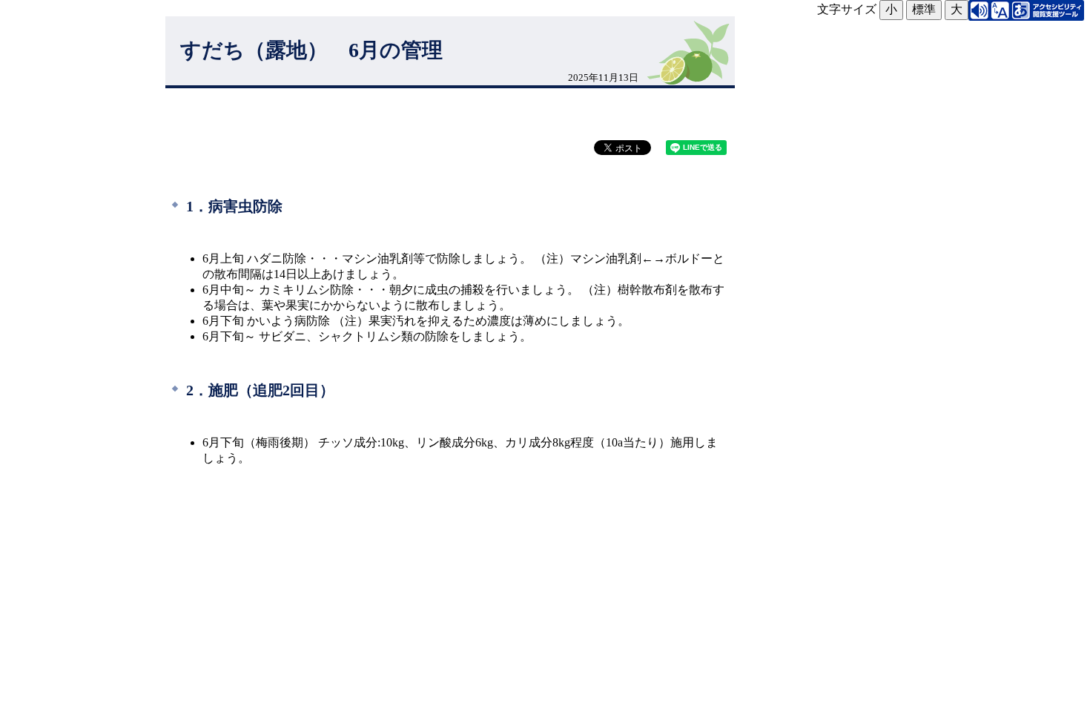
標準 (924, 9)
